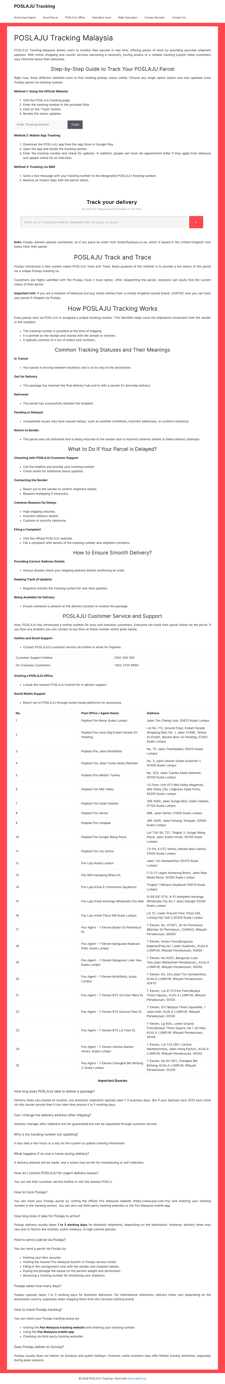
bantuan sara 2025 (181, 1100)
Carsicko (106, 1299)
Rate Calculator (127, 17)
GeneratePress (137, 1378)
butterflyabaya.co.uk (132, 242)
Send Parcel (50, 17)
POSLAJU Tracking (34, 6)
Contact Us (179, 17)
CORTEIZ (177, 293)
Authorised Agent (25, 17)
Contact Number (154, 17)
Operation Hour (101, 17)
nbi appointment (150, 153)
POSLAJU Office (75, 17)
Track (75, 124)
